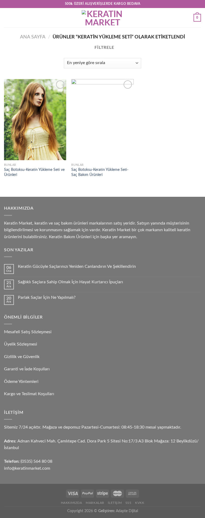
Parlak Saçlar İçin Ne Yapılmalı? (47, 297)
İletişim (115, 502)
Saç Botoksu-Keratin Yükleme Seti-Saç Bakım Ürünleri (99, 172)
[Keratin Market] (102, 18)
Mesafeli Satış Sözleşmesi (28, 332)
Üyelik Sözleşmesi (20, 344)
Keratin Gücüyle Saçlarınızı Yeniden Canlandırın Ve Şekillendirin (77, 266)
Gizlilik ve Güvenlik (22, 357)
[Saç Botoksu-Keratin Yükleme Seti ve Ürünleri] (35, 119)
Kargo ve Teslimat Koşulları (29, 394)
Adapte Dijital (127, 511)
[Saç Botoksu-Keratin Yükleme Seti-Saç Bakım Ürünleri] (102, 119)
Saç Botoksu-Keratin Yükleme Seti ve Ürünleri (34, 172)
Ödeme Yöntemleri (21, 381)
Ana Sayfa (32, 37)
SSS (128, 502)
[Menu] (7, 17)
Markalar (95, 502)
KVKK (139, 502)
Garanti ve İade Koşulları (27, 369)
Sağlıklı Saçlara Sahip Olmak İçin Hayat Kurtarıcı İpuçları (70, 282)
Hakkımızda (71, 502)
